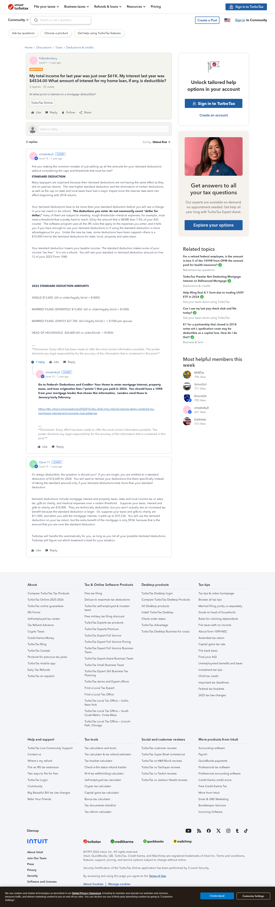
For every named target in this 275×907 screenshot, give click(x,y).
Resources (134, 6)
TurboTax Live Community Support (50, 748)
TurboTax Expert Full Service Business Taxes (109, 650)
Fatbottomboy (48, 58)
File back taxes (207, 650)
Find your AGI (207, 657)
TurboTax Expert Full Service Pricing (108, 642)
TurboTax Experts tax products (104, 622)
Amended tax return (211, 638)
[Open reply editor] (99, 129)
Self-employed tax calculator (103, 780)
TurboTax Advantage (155, 625)
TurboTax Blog (37, 644)
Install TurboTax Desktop (157, 612)
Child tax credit (208, 676)
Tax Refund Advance (41, 625)
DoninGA (200, 396)
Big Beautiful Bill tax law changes (49, 792)
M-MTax (199, 372)
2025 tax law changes (212, 695)
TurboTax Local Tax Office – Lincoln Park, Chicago (107, 723)
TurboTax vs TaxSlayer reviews (161, 767)
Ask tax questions (23, 33)
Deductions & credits (79, 47)
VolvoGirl (200, 384)
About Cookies (93, 884)
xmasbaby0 (46, 154)
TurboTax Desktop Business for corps (165, 631)
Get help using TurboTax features (99, 33)
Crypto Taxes (36, 631)
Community (16, 20)
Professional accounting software (219, 773)
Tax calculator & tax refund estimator (108, 754)
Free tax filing (93, 593)
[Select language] (227, 20)
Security (32, 876)
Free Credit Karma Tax (212, 786)
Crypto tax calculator (98, 786)
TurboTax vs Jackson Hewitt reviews (164, 780)
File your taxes (44, 6)
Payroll (202, 754)
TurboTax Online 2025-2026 (46, 599)
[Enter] (34, 20)
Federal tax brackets (211, 689)
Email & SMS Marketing (213, 799)
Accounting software (211, 748)
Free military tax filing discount (104, 616)
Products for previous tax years (47, 657)
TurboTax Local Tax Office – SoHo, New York (107, 702)
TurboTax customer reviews (159, 748)
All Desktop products (155, 606)
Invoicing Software (210, 812)
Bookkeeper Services (212, 805)
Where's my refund (40, 761)
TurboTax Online (42, 102)
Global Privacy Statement (86, 893)
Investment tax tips (210, 670)
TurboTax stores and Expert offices (107, 681)
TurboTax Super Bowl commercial (163, 754)
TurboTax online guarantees (45, 606)
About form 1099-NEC (212, 631)
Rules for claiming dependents (218, 619)
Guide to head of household (216, 612)
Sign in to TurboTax (216, 103)
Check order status (153, 619)
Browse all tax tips (210, 599)
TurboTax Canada (39, 650)
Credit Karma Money (41, 638)
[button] (207, 20)
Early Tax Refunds (39, 670)
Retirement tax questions (199, 270)
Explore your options (213, 225)
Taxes (58, 47)
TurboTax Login (38, 780)
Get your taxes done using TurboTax (206, 302)
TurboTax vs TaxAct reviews (159, 773)
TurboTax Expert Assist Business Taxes (109, 658)
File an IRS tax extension (43, 767)
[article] (98, 258)
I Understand (217, 895)
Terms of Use (157, 876)
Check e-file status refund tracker (105, 767)
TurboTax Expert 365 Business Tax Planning (106, 673)
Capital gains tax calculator (102, 792)
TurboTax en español (41, 676)
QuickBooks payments (212, 761)
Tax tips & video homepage (216, 593)
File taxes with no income (214, 625)
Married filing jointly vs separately (220, 606)
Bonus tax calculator (97, 799)
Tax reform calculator (98, 812)
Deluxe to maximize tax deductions (107, 599)
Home (29, 47)
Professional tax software (214, 767)
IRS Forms (34, 612)
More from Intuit (208, 792)
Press (30, 864)
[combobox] (61, 20)
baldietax (200, 419)
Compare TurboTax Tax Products (48, 593)
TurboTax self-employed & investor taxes (107, 608)
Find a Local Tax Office (99, 694)
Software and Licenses (42, 881)
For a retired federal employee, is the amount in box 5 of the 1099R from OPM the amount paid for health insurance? (213, 261)
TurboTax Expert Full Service (103, 635)
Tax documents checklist (100, 805)
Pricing (156, 6)
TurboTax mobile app (41, 663)
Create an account (214, 115)
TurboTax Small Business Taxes (104, 665)
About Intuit (35, 852)
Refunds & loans (106, 6)
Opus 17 (44, 462)
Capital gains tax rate (211, 644)
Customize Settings (253, 896)
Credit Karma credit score (215, 780)
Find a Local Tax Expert (99, 688)
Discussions (44, 47)
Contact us (34, 754)
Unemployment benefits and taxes (220, 663)
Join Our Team (37, 858)
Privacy (31, 870)
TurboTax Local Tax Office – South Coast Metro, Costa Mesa (106, 713)
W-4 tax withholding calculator (104, 773)
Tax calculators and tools (100, 748)
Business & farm (193, 342)
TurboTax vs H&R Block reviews (162, 761)
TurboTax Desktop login (157, 593)
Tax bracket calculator (98, 761)
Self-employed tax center (44, 619)
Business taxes (74, 6)
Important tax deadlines (213, 682)
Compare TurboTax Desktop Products (166, 599)
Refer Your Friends (39, 799)
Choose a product (56, 33)
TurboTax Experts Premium (102, 629)
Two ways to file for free (43, 773)
